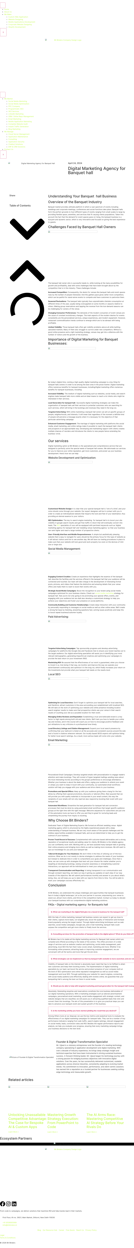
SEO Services (13, 111)
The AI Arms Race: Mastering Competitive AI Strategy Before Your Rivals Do (105, 1121)
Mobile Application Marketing (20, 121)
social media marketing (104, 593)
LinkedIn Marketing (15, 114)
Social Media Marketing (17, 101)
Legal (2, 1235)
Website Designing (15, 19)
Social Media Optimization (18, 104)
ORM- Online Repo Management (21, 116)
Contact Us (8, 149)
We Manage (8, 132)
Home (6, 9)
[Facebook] (2, 1203)
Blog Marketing (14, 129)
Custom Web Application (18, 17)
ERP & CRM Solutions (16, 147)
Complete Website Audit (18, 124)
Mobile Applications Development (21, 22)
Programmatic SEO (15, 109)
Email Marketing (14, 119)
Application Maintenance (18, 137)
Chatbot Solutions (15, 144)
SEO (58, 525)
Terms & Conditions (7, 1238)
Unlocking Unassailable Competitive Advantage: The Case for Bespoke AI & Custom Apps (27, 1121)
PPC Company (14, 106)
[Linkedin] (14, 1203)
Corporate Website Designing (20, 24)
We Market (8, 99)
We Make (7, 14)
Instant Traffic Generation (18, 126)
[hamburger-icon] (2, 5)
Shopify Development (17, 27)
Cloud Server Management (19, 134)
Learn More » (13, 1132)
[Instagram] (8, 1203)
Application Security (16, 142)
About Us (8, 12)
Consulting (12, 139)
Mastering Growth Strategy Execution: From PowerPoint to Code (63, 1121)
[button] (27, 229)
